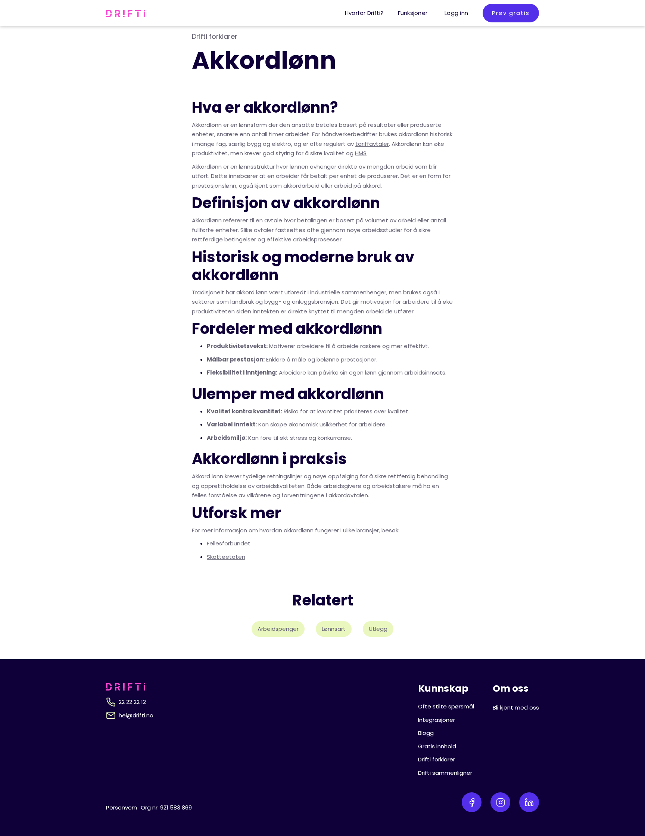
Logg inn (456, 13)
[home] (125, 13)
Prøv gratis (511, 13)
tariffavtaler (372, 144)
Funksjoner (413, 13)
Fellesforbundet (228, 543)
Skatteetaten (226, 557)
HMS (361, 153)
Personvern (121, 807)
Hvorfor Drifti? (364, 13)
